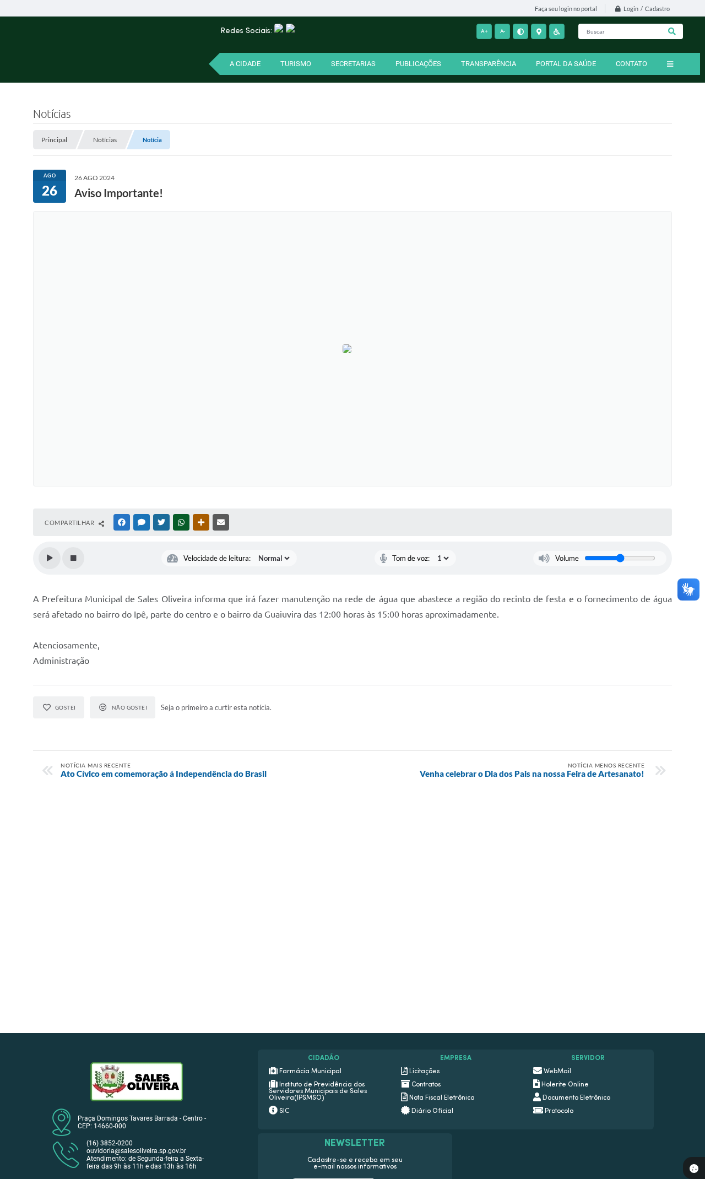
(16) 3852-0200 (109, 1143)
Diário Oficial (432, 1111)
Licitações (424, 1071)
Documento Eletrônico (576, 1098)
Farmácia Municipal (310, 1071)
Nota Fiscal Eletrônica (442, 1098)
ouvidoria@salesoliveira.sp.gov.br (136, 1151)
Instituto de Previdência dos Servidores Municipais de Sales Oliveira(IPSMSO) (318, 1091)
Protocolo (559, 1111)
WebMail (557, 1071)
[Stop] (73, 558)
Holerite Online (565, 1084)
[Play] (50, 558)
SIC (284, 1111)
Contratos (426, 1084)
